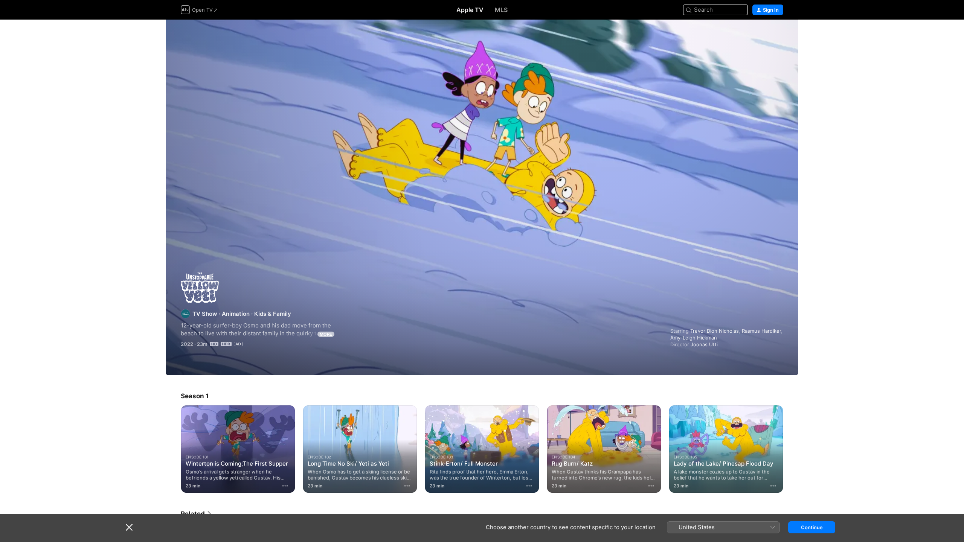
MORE (326, 334)
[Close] (129, 527)
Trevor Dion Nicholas (714, 331)
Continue (812, 527)
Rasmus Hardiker (761, 331)
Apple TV (470, 10)
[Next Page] (791, 449)
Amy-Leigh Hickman (693, 338)
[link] (196, 514)
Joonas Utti (704, 344)
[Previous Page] (173, 449)
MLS (501, 10)
